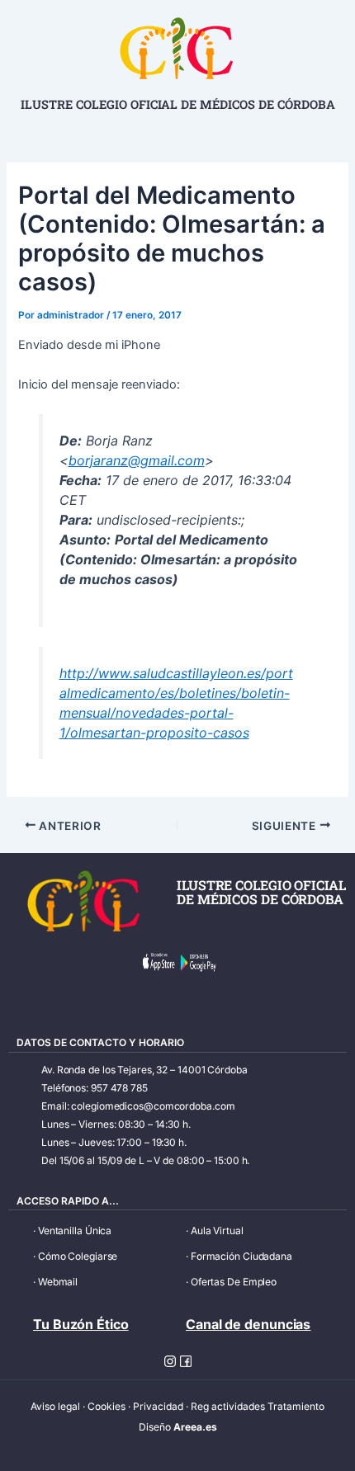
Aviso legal (55, 1406)
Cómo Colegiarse (78, 1256)
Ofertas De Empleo (234, 1281)
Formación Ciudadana (241, 1256)
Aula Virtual (217, 1230)
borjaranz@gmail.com (137, 460)
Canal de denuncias (248, 1324)
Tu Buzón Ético (81, 1324)
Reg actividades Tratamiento (257, 1406)
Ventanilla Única (74, 1230)
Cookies (106, 1406)
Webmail (58, 1281)
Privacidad (158, 1406)
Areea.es (195, 1427)
